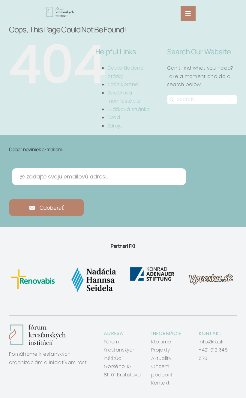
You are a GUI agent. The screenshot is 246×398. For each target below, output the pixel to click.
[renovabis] (34, 268)
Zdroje (115, 125)
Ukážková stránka (128, 109)
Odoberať (51, 207)
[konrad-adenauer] (153, 268)
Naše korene (123, 84)
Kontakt (160, 382)
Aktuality (161, 358)
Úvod (113, 117)
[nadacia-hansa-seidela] (93, 268)
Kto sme (161, 341)
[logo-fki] (60, 9)
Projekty (160, 349)
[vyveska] (212, 268)
